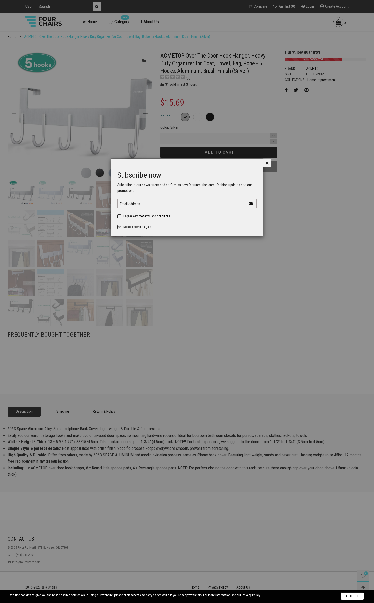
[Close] (267, 163)
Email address (130, 204)
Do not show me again (137, 227)
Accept (352, 596)
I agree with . (147, 216)
